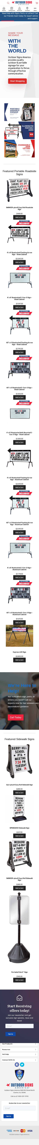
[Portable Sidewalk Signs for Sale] (19, 112)
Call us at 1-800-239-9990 (19, 1096)
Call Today (15, 717)
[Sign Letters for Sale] (19, 148)
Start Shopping (17, 81)
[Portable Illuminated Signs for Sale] (19, 130)
